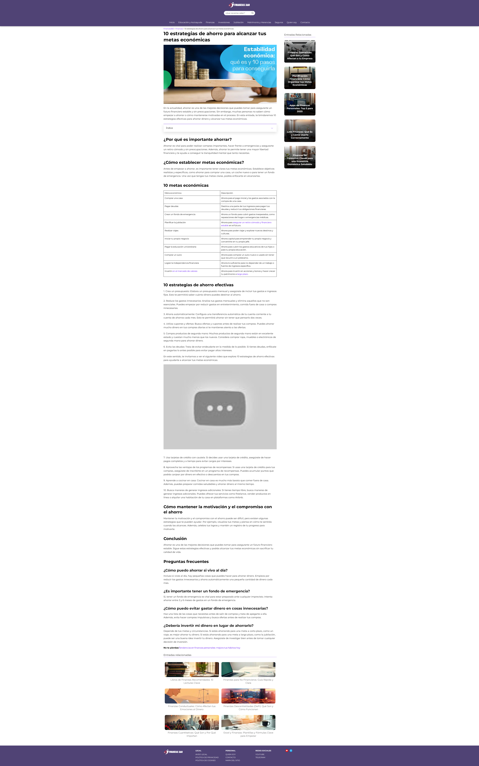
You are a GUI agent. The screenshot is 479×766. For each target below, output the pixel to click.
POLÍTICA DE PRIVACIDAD (207, 757)
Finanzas (210, 22)
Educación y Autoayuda (190, 22)
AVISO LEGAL (201, 754)
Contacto (305, 22)
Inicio (172, 22)
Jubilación (239, 22)
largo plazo (242, 274)
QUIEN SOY (231, 754)
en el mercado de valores (184, 271)
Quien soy (292, 22)
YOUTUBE (259, 754)
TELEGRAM (260, 757)
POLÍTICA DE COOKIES (205, 760)
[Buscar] (252, 13)
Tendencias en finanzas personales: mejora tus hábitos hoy (209, 648)
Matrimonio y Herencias (259, 22)
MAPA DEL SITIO (233, 760)
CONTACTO (231, 757)
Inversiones (224, 22)
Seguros (279, 22)
